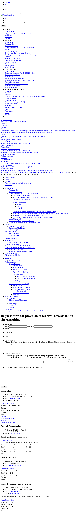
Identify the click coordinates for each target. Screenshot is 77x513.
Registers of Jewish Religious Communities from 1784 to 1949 (33, 197)
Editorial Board (18, 285)
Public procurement (11, 87)
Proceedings (9, 111)
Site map (7, 4)
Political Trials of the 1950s (21, 203)
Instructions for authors (20, 269)
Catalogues (8, 109)
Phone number (9, 332)
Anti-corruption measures (13, 85)
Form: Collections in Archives (26, 276)
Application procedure (12, 82)
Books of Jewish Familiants (21, 199)
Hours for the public (7, 403)
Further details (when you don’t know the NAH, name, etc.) (24, 367)
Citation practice (22, 291)
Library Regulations (11, 62)
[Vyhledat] (20, 13)
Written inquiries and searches (14, 78)
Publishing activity (11, 98)
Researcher (9, 324)
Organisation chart (10, 31)
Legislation (8, 35)
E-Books (7, 114)
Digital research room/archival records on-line (19, 47)
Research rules (9, 44)
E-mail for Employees (8, 422)
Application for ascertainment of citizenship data (28, 215)
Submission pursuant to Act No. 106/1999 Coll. (20, 80)
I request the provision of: (13, 353)
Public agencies (10, 67)
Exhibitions (8, 95)
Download (8, 37)
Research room (9, 42)
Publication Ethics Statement (22, 287)
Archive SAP (17, 294)
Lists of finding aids (11, 51)
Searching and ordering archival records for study (20, 55)
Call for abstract (18, 275)
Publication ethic (18, 267)
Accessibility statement (8, 418)
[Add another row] (72, 360)
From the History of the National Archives (18, 33)
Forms (7, 49)
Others (7, 113)
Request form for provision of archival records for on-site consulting (34, 212)
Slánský (19, 204)
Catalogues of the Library (13, 60)
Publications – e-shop (11, 104)
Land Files (16, 201)
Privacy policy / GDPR (12, 75)
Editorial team (17, 266)
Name (7, 326)
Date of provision (11, 340)
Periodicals (8, 105)
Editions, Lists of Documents (14, 107)
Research (8, 91)
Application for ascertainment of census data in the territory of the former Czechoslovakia (41, 213)
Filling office (9, 76)
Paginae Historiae (10, 100)
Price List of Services (11, 46)
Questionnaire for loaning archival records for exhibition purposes (25, 96)
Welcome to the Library (12, 58)
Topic (6, 336)
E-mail (7, 328)
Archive (15, 280)
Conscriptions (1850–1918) (21, 195)
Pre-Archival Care (10, 64)
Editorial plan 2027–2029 (21, 273)
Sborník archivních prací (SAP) (15, 102)
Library (7, 57)
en (5, 8)
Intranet (3, 420)
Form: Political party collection (26, 278)
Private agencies (10, 66)
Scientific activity (10, 93)
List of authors (17, 282)
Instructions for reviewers (21, 271)
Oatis (18, 206)
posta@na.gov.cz (14, 398)
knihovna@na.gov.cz (15, 465)
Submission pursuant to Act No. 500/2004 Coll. (20, 73)
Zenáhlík (19, 208)
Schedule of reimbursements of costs (16, 84)
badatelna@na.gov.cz (16, 433)
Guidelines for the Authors (21, 289)
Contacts (7, 2)
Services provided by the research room (17, 53)
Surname (31, 326)
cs (5, 9)
